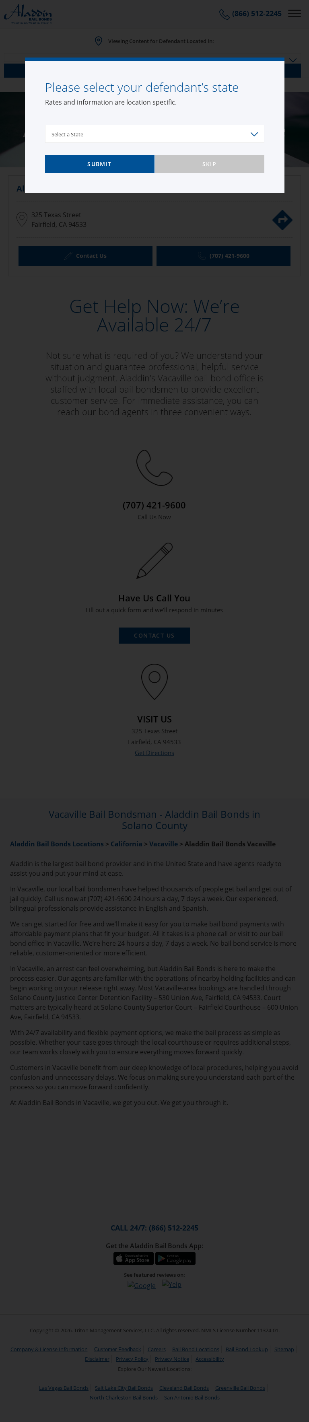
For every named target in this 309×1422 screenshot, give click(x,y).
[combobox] (154, 134)
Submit (99, 164)
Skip (209, 164)
